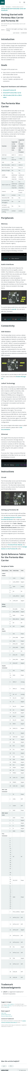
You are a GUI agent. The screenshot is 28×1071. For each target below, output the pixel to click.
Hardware (9, 7)
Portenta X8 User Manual (15, 545)
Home (3, 7)
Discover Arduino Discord (6, 1016)
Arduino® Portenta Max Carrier (12, 93)
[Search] (20, 2)
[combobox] (13, 2)
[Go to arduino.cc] (2, 2)
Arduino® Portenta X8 (9, 90)
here (8, 1007)
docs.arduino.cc (11, 1004)
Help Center (3, 1013)
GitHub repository (7, 1005)
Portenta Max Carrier (18, 7)
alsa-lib (14, 309)
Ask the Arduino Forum (6, 1014)
